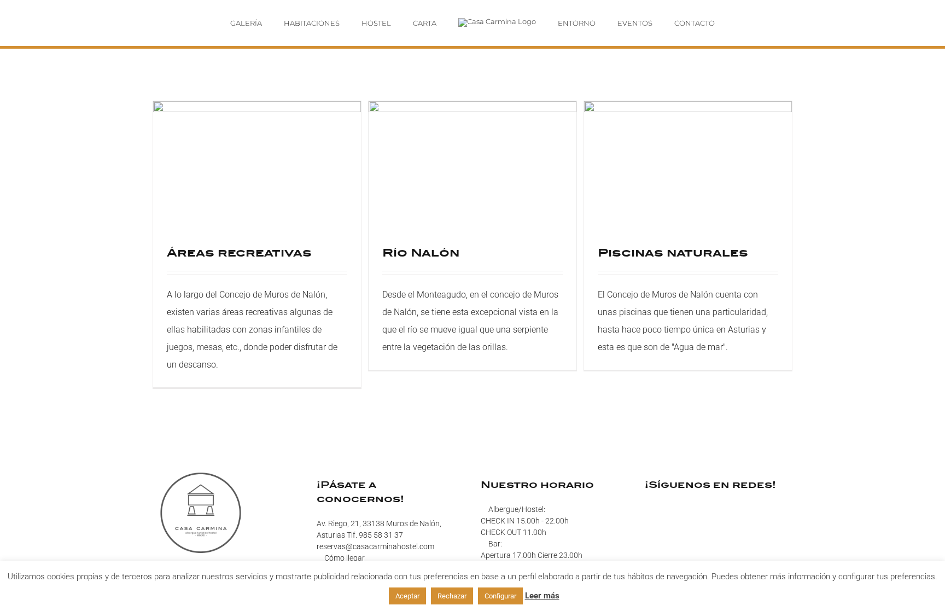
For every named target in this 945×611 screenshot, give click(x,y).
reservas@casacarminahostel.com (375, 546)
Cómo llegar (344, 558)
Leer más (542, 596)
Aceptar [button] (407, 596)
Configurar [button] (500, 596)
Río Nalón (420, 252)
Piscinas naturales (673, 252)
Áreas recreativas (239, 252)
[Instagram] (662, 509)
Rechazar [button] (452, 596)
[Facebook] (648, 509)
